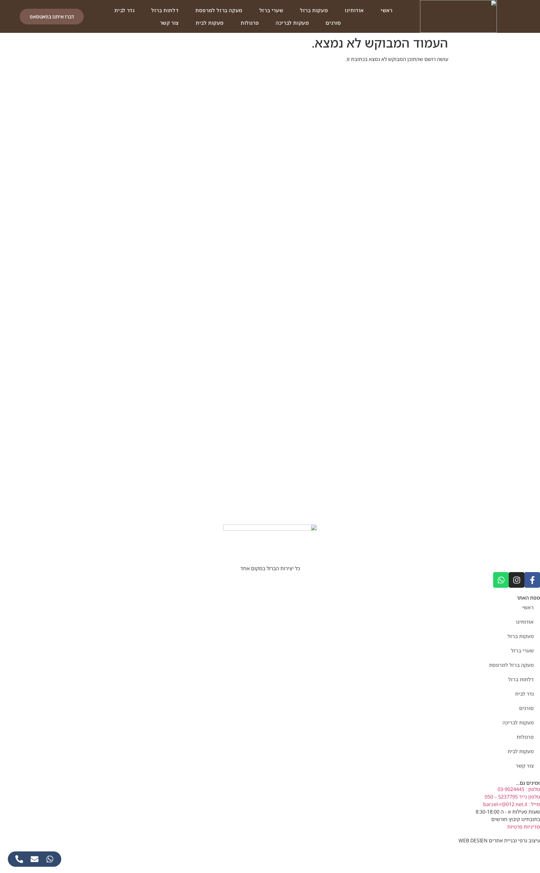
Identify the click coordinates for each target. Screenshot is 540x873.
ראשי (386, 10)
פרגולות (250, 22)
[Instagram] (516, 580)
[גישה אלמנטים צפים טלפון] (19, 859)
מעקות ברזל (314, 10)
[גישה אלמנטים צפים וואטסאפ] (50, 859)
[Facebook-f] (532, 580)
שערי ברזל (271, 10)
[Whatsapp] (501, 580)
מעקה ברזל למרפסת (218, 10)
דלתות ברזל (164, 10)
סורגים (333, 22)
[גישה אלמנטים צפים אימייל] (34, 859)
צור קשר (169, 22)
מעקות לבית (210, 22)
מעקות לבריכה (292, 22)
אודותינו (354, 10)
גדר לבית (124, 10)
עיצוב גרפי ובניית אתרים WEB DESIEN (499, 840)
